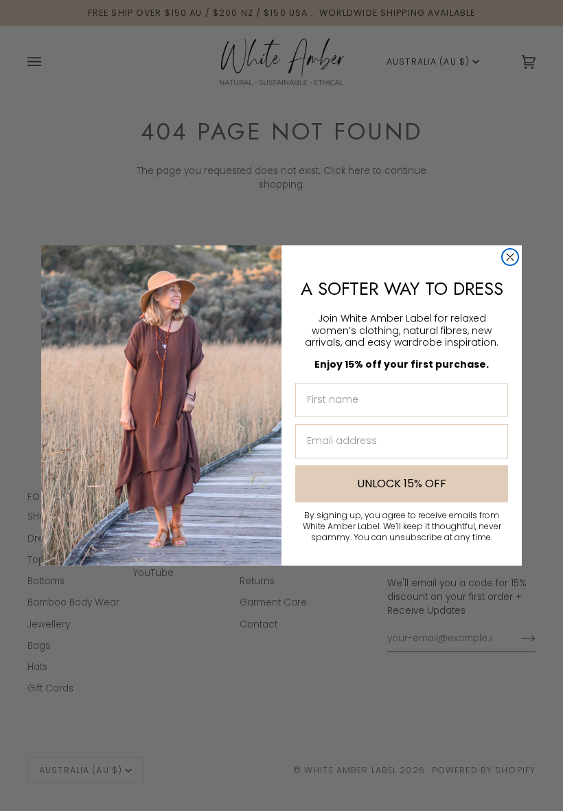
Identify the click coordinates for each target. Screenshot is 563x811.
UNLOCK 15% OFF (401, 483)
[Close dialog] (510, 257)
